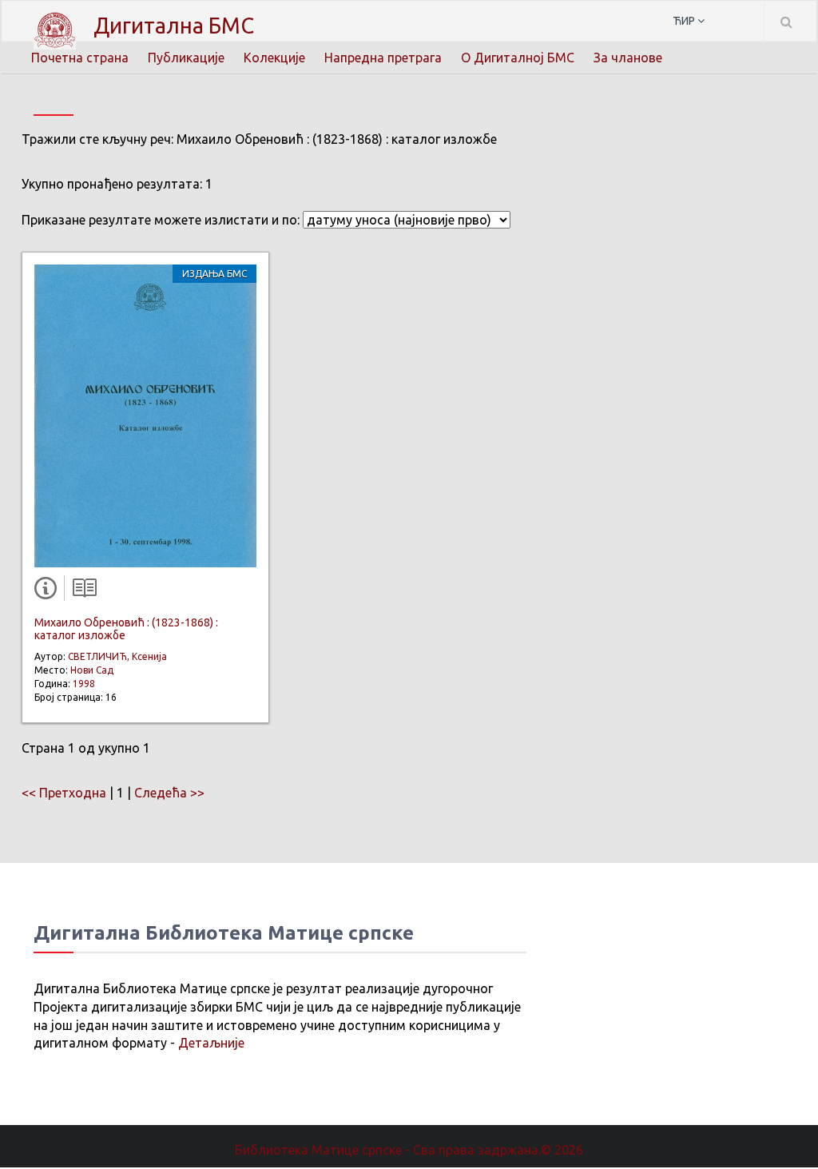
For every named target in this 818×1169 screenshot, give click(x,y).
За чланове (628, 57)
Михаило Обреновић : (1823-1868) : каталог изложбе (126, 628)
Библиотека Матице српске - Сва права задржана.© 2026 (409, 1150)
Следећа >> (169, 792)
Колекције (274, 57)
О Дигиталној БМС (517, 57)
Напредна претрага (383, 57)
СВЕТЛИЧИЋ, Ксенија (117, 656)
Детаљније (211, 1043)
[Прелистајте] (80, 591)
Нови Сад (91, 670)
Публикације (186, 57)
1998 (84, 683)
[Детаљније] (48, 591)
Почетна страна (80, 57)
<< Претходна (64, 792)
